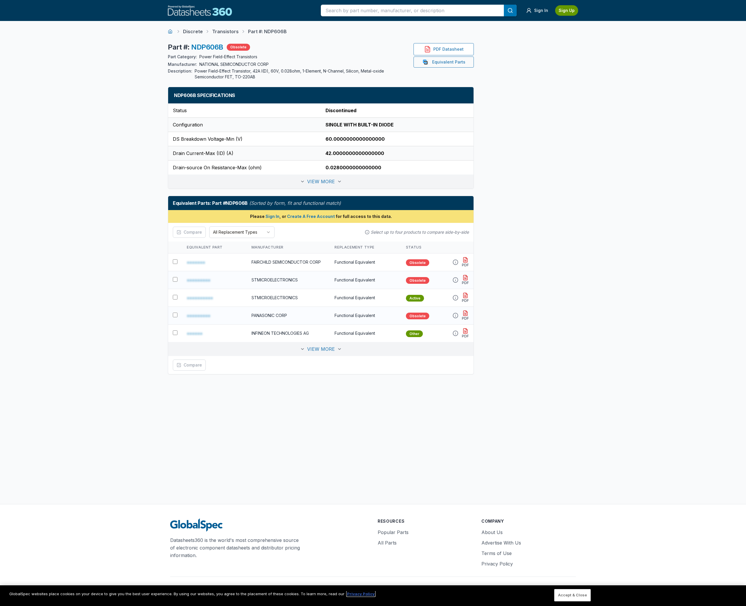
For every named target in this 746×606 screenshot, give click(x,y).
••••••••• (198, 280)
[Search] (510, 10)
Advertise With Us (501, 543)
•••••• (195, 333)
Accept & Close (572, 595)
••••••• (196, 262)
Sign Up (567, 10)
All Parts (387, 543)
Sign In (272, 216)
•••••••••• (200, 298)
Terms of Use (496, 553)
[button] (321, 182)
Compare (193, 232)
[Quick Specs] (455, 262)
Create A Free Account (311, 216)
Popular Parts (393, 532)
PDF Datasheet (448, 49)
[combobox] (242, 232)
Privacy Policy (497, 564)
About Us (492, 532)
